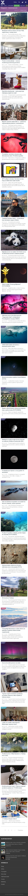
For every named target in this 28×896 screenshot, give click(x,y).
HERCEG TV (16, 10)
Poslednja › (20, 830)
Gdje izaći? (22, 5)
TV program (10, 5)
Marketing (3, 881)
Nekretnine (16, 5)
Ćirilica (15, 2)
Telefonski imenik (5, 876)
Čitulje (2, 866)
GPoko (2, 869)
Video (5, 5)
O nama (3, 879)
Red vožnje (3, 874)
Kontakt (3, 884)
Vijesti (2, 5)
